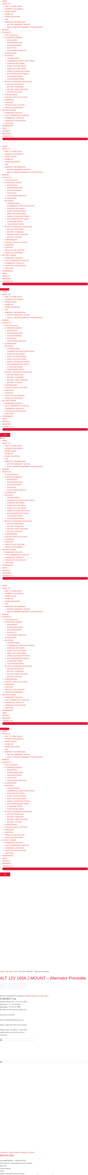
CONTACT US (7, 136)
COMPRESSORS (11, 95)
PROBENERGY (7, 126)
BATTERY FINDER (9, 110)
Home (2, 971)
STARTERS (9, 102)
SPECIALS (6, 131)
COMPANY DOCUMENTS (14, 9)
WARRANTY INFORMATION (15, 22)
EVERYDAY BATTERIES (16, 63)
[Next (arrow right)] (84, 587)
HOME (4, 146)
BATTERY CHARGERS (15, 87)
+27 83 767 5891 (14, 1007)
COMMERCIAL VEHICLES (14, 118)
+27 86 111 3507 (21, 1002)
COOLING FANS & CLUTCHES (16, 97)
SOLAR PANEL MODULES (16, 50)
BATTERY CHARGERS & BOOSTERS (18, 82)
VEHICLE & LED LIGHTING (15, 105)
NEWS (4, 128)
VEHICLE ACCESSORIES (14, 108)
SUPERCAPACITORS (15, 43)
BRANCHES (6, 133)
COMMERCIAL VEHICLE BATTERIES (20, 61)
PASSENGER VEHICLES (14, 113)
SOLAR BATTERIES (14, 45)
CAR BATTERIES (13, 58)
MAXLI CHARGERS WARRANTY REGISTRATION (25, 27)
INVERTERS (9, 100)
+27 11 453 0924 (14, 1004)
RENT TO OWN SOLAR (13, 6)
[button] (44, 143)
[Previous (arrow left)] (4, 587)
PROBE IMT (9, 14)
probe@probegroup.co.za (14, 1020)
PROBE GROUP (10, 11)
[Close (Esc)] (80, 2)
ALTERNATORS (10, 53)
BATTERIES (9, 56)
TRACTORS (9, 123)
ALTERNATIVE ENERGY (13, 37)
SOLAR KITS (11, 48)
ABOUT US (6, 149)
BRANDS (5, 30)
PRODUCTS (6, 32)
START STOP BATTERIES (16, 66)
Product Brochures (11, 35)
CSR (6, 19)
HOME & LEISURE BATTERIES (18, 71)
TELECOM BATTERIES (15, 79)
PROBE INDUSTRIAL (12, 17)
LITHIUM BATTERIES (15, 76)
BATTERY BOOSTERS (15, 84)
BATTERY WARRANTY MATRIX (18, 24)
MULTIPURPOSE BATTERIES (18, 74)
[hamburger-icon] (4, 289)
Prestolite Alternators (32, 996)
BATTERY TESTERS (14, 92)
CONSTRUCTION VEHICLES (15, 121)
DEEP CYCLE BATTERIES (16, 69)
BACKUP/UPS (12, 40)
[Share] (75, 2)
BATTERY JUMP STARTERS (17, 89)
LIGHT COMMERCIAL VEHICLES (17, 115)
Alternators (10, 971)
